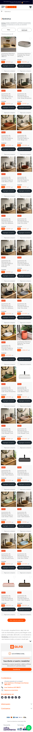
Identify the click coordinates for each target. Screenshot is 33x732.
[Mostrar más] (17, 620)
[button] (16, 669)
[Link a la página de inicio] (2, 11)
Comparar (9, 71)
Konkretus (8, 11)
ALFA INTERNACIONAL (18, 653)
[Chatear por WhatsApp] (29, 728)
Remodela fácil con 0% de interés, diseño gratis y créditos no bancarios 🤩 (16, 2)
